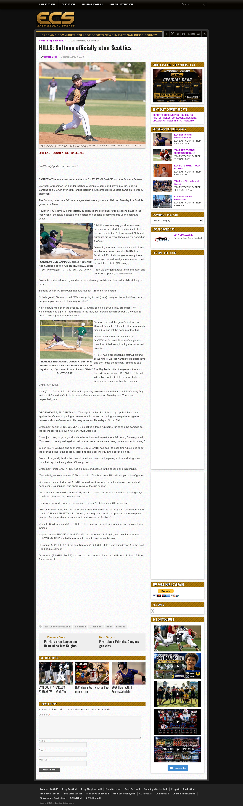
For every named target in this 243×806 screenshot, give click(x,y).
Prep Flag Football (92, 4)
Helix (109, 626)
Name (43, 740)
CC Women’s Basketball (53, 798)
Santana (120, 626)
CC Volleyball (93, 798)
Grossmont (96, 626)
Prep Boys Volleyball (97, 793)
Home (42, 40)
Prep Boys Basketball (156, 789)
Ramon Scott (50, 57)
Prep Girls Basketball (183, 789)
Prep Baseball (55, 40)
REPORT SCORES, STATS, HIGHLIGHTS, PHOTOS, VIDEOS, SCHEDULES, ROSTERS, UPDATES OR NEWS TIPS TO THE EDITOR (175, 118)
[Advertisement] (142, 19)
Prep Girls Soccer (72, 793)
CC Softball (76, 798)
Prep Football (47, 4)
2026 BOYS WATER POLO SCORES (187, 167)
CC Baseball (162, 793)
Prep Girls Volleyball (121, 4)
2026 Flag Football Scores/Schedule (122, 689)
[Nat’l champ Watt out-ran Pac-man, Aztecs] (92, 683)
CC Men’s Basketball (184, 793)
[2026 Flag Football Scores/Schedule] (129, 683)
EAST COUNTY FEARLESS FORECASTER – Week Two (52, 689)
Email (42, 750)
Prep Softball (132, 789)
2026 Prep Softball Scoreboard (183, 198)
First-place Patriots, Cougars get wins (119, 643)
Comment (45, 714)
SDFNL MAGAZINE (183, 235)
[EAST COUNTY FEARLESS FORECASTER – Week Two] (56, 683)
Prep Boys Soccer (49, 793)
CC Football (68, 4)
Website (43, 759)
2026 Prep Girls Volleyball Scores (186, 182)
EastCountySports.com (58, 626)
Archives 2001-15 (49, 789)
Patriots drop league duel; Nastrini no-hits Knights (61, 643)
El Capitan (80, 626)
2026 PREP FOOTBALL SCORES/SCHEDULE (185, 151)
